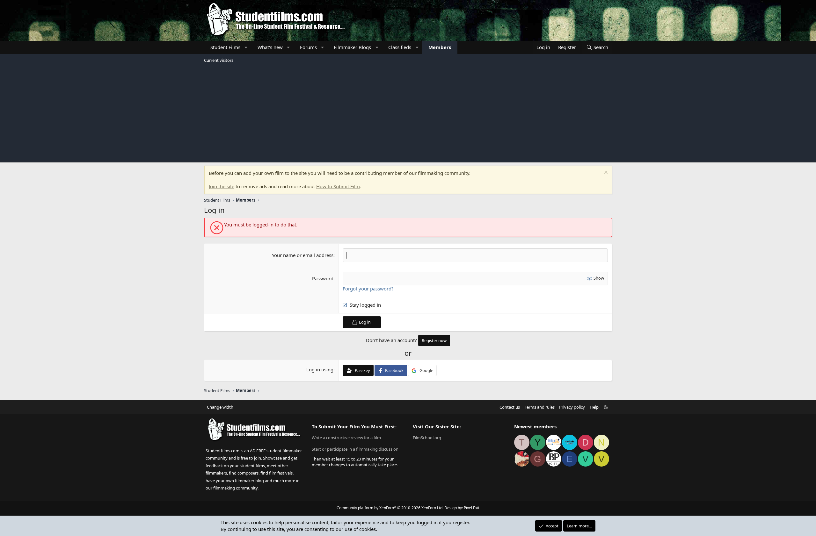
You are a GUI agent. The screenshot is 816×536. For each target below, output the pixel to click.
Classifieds (399, 47)
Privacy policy (572, 407)
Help (594, 407)
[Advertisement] (408, 112)
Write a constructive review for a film (346, 437)
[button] (246, 47)
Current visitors (218, 60)
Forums (308, 47)
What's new (270, 47)
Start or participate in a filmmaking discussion (355, 449)
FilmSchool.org (427, 437)
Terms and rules (540, 407)
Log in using (319, 369)
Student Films (225, 47)
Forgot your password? (368, 288)
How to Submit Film (338, 186)
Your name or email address (302, 255)
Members (439, 47)
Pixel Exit (471, 508)
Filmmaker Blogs (352, 47)
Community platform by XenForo (390, 508)
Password (322, 278)
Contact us (509, 407)
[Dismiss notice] (605, 173)
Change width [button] (220, 407)
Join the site (221, 186)
